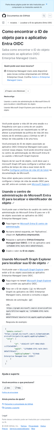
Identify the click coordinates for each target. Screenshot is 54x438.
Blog (33, 429)
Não (19, 388)
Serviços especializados (19, 429)
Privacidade (33, 426)
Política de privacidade (10, 392)
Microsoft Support (40, 184)
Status (43, 426)
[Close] (47, 4)
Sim (8, 388)
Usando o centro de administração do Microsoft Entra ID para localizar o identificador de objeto (27, 197)
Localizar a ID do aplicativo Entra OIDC (36, 23)
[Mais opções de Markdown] (28, 91)
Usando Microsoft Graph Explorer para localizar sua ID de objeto (26, 261)
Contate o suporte (12, 408)
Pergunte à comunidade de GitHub (19, 404)
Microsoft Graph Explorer (31, 269)
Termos (24, 426)
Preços (5, 429)
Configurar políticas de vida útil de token (29, 170)
